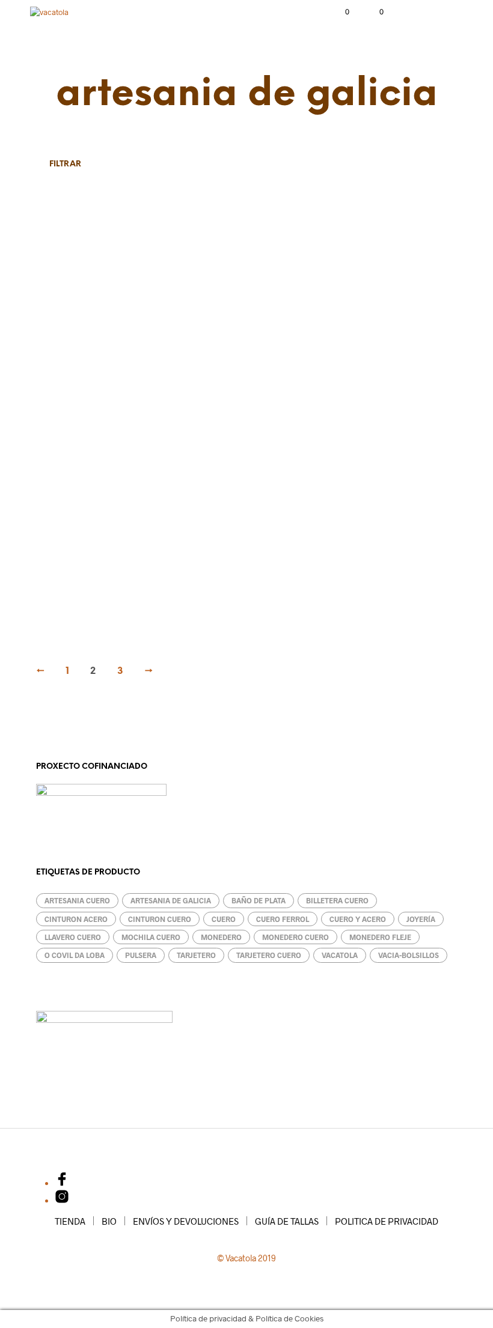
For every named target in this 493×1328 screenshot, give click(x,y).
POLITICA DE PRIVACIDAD (386, 1221)
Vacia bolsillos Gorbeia (222, 370)
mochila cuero (150, 937)
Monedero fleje (66, 596)
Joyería (420, 919)
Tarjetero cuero (268, 955)
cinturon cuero (159, 919)
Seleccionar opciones (88, 395)
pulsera (140, 955)
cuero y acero (357, 919)
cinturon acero (76, 919)
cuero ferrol (282, 919)
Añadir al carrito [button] (224, 395)
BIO (109, 1221)
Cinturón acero (66, 370)
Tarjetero (201, 596)
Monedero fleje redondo (370, 370)
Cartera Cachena (359, 596)
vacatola (340, 955)
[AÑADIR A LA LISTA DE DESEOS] (155, 367)
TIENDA (70, 1221)
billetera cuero (337, 900)
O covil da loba (74, 955)
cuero (224, 919)
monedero (221, 937)
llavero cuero (72, 937)
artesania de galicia (170, 900)
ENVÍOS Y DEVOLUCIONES (186, 1221)
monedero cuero (295, 937)
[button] (339, 12)
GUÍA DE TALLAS (287, 1221)
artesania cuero (77, 900)
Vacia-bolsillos (408, 955)
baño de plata (258, 900)
